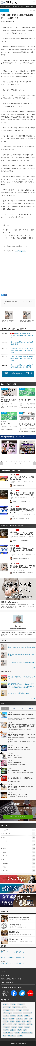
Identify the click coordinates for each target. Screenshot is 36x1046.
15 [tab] (13, 463)
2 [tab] (4, 461)
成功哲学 (19, 863)
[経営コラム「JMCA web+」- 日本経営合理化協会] (10, 2)
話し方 (19, 1030)
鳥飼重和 (20, 1035)
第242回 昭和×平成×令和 (14, 762)
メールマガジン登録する (18, 817)
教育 (19, 859)
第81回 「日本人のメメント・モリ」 (18, 795)
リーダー (27, 6)
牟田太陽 (29, 1024)
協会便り (19, 870)
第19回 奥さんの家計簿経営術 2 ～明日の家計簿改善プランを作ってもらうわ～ (21, 735)
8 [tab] (19, 461)
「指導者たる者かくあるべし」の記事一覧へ (18, 374)
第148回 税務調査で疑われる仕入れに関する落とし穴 (21, 715)
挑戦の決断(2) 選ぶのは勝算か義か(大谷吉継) (9, 400)
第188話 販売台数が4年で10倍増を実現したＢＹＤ (21, 778)
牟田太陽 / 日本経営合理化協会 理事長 (21, 518)
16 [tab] (15, 463)
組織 (19, 852)
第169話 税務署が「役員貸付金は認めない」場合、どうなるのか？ (20, 787)
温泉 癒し (22, 1024)
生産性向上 (6, 1027)
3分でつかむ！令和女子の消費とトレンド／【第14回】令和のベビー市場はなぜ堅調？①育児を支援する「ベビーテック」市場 (21, 726)
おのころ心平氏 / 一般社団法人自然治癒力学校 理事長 (20, 772)
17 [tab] (18, 463)
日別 (5, 708)
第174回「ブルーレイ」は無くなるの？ (18, 747)
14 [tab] (34, 461)
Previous (1, 463)
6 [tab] (14, 461)
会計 (26, 1018)
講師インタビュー (8, 1032)
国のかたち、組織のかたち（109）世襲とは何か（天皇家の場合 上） (22, 567)
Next (34, 463)
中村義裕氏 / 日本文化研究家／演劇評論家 (17, 796)
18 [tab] (20, 463)
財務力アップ (11, 1035)
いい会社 (5, 1004)
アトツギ (12, 1004)
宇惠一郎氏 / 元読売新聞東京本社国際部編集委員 (23, 572)
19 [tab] (23, 463)
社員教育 (14, 1027)
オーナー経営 (6, 1007)
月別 (14, 708)
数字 (19, 848)
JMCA (17, 1043)
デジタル (18, 1010)
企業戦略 (7, 6)
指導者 (18, 1021)
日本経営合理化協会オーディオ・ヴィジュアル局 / (19, 729)
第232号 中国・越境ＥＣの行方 (27, 400)
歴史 (4, 1024)
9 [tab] (22, 461)
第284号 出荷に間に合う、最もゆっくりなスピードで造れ (27, 424)
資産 (22, 6)
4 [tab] (9, 461)
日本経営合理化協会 (7, 982)
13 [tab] (32, 461)
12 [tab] (29, 461)
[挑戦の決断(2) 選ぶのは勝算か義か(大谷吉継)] (9, 392)
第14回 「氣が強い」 (14, 755)
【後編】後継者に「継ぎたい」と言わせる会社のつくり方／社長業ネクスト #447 (22, 510)
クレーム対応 (16, 1007)
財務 (4, 1035)
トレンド (19, 844)
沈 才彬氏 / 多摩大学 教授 (14, 781)
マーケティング (15, 6)
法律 (15, 1024)
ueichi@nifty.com (20, 251)
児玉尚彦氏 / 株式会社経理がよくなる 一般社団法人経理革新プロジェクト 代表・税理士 (21, 719)
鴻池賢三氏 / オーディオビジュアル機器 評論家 (19, 749)
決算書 (10, 1024)
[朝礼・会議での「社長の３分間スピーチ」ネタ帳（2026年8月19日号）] (4, 494)
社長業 (20, 1027)
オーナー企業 (21, 1004)
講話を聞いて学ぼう (27, 1032)
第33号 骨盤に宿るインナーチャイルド (18, 770)
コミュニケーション (8, 1010)
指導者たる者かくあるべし (8, 21)
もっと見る (32, 668)
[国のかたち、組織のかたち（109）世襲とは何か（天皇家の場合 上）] (4, 567)
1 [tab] (2, 461)
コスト (24, 1007)
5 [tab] (12, 461)
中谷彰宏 (27, 1015)
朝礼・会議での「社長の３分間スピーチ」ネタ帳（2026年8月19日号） (22, 494)
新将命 (29, 1021)
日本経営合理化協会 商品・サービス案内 (12, 979)
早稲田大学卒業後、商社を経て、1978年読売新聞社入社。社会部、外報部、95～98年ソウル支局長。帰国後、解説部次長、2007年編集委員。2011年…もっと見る (18, 634)
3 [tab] (7, 461)
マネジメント (4, 10)
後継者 (12, 1021)
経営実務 (5, 1030)
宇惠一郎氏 (14, 301)
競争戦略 (27, 1027)
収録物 (31, 708)
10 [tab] (24, 461)
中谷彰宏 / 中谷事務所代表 (18, 485)
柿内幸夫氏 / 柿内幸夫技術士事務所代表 (27, 431)
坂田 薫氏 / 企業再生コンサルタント (16, 789)
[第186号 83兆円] (9, 416)
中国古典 (12, 1015)
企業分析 (11, 1018)
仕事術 (5, 1018)
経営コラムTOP (5, 975)
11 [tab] (27, 461)
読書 (25, 1030)
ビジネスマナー (7, 1013)
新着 (2, 6)
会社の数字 (19, 1018)
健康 (30, 1018)
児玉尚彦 (5, 1021)
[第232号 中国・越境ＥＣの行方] (27, 392)
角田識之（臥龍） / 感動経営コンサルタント (22, 501)
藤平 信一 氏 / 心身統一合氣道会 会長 (16, 757)
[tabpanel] (9, 448)
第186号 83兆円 (5, 424)
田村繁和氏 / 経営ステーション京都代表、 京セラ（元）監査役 (21, 742)
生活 (19, 867)
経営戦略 (12, 1030)
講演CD (17, 1032)
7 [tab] (17, 461)
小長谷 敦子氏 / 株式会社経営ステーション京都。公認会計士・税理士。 (21, 738)
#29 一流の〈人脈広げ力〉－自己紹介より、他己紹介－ (22, 478)
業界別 (19, 855)
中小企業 (20, 1015)
